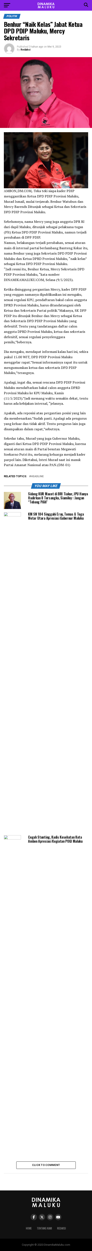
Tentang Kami (44, 1228)
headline (37, 476)
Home (29, 1228)
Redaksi (25, 49)
